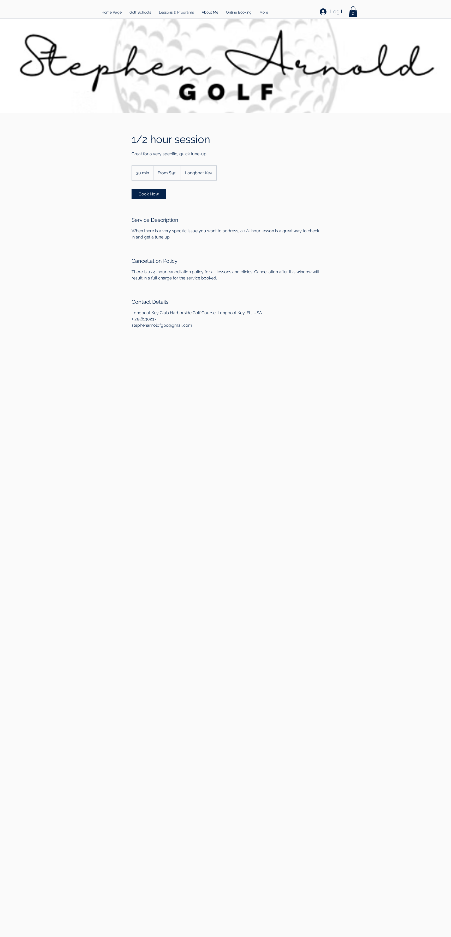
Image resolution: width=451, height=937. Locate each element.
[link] (149, 194)
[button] (140, 12)
